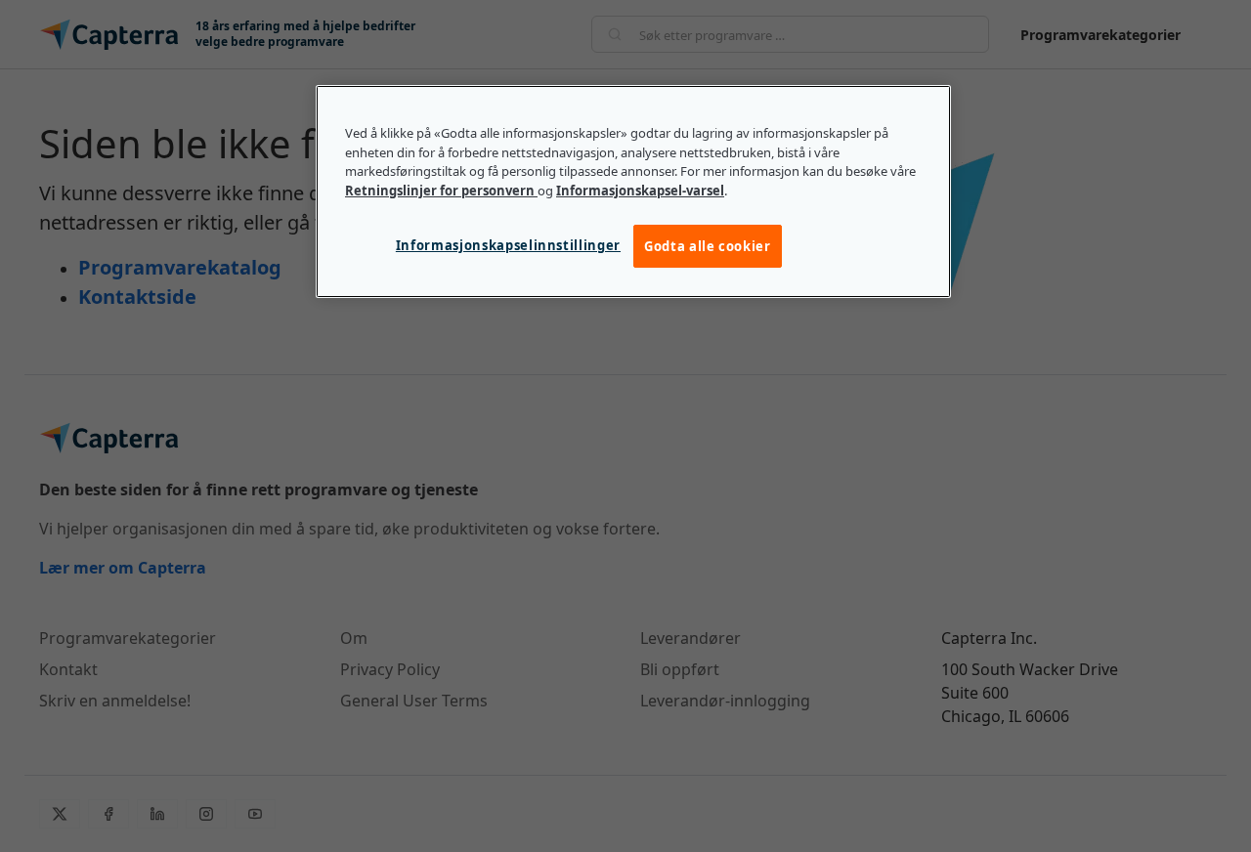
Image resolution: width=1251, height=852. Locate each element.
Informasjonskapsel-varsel (640, 190)
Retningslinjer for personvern (441, 190)
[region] (633, 191)
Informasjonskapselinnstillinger (508, 245)
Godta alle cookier (707, 246)
